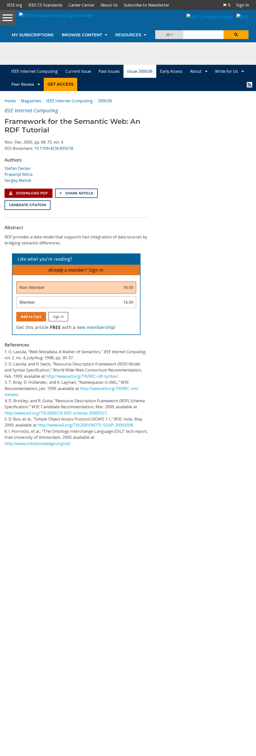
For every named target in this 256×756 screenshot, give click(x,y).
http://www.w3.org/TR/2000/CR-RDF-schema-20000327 (55, 413)
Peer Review (23, 84)
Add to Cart (31, 316)
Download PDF (31, 193)
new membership (95, 327)
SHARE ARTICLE (78, 193)
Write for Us (227, 71)
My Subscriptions (33, 35)
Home (10, 101)
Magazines (31, 101)
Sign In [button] (242, 5)
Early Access (171, 71)
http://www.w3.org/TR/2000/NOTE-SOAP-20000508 (85, 425)
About (196, 71)
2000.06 (105, 101)
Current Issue (78, 71)
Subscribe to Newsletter (146, 5)
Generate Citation (27, 205)
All (168, 34)
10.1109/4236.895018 (53, 148)
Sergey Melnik (17, 180)
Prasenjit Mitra (18, 174)
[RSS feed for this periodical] (249, 84)
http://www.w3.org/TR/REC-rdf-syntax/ (82, 376)
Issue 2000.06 (139, 71)
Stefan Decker (17, 168)
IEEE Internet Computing (34, 71)
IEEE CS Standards (45, 5)
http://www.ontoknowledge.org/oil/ (37, 443)
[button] (226, 5)
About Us (109, 5)
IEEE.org (14, 5)
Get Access (61, 84)
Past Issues (109, 71)
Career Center (81, 5)
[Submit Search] (236, 34)
